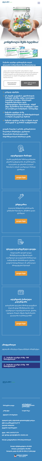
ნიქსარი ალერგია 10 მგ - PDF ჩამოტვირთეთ (16, 358)
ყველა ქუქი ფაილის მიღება (30, 83)
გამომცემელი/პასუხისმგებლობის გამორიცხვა (28, 405)
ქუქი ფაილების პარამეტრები (11, 83)
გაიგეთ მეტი (21, 177)
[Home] (7, 2)
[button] (21, 177)
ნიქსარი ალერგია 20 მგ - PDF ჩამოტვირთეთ (16, 365)
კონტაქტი (6, 410)
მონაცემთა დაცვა (8, 405)
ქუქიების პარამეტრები (10, 414)
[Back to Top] (39, 458)
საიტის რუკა (26, 410)
